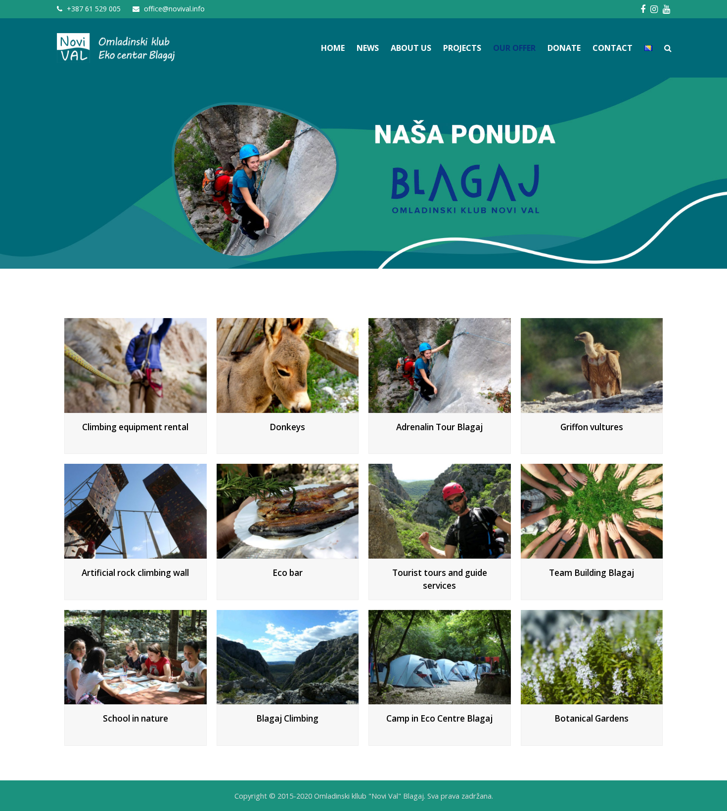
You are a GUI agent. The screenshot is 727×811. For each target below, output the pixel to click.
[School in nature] (135, 698)
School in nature (135, 718)
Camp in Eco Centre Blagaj (439, 718)
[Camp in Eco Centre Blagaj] (439, 698)
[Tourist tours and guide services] (439, 553)
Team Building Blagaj (591, 572)
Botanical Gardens (591, 718)
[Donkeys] (288, 407)
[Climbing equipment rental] (135, 407)
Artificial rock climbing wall (135, 572)
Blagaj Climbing (287, 718)
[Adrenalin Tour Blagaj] (439, 407)
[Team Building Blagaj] (592, 553)
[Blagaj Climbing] (288, 698)
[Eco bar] (288, 553)
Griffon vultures (591, 427)
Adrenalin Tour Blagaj (439, 427)
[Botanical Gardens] (592, 698)
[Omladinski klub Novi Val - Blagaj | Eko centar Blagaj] (116, 47)
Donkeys (287, 427)
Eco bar (288, 572)
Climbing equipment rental (135, 427)
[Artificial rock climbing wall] (135, 553)
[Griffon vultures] (592, 407)
